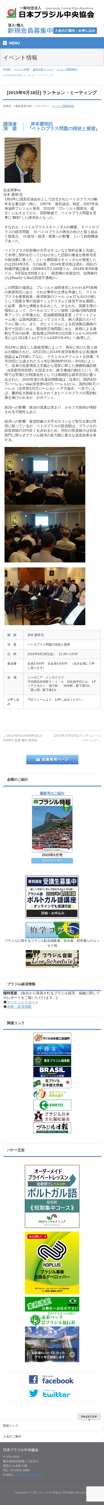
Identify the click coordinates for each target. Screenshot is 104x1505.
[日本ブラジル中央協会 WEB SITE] (52, 14)
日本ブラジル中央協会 (46, 1492)
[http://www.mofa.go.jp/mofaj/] (52, 1049)
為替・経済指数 (19, 1007)
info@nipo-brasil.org (28, 1475)
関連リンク (10, 1425)
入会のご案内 (12, 1436)
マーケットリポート (23, 1002)
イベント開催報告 (63, 105)
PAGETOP (89, 1416)
